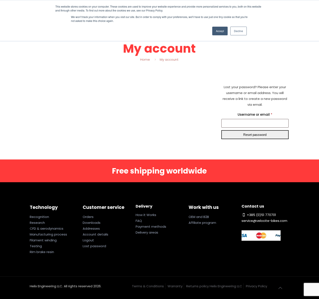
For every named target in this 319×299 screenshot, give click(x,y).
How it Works (146, 215)
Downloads (91, 222)
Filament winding (43, 240)
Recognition (39, 216)
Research (37, 222)
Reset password (254, 134)
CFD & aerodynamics (46, 228)
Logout (88, 240)
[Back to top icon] (280, 288)
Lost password (94, 246)
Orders (88, 216)
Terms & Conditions (148, 286)
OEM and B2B (199, 216)
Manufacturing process (48, 234)
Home (145, 59)
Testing (36, 246)
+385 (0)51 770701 (261, 215)
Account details (95, 234)
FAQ (139, 220)
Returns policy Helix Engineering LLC (214, 286)
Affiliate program (202, 222)
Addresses (91, 228)
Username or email (262, 114)
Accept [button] (220, 31)
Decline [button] (238, 31)
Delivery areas (147, 232)
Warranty (175, 286)
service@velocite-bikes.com (264, 220)
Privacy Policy (256, 286)
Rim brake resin (42, 252)
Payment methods (151, 226)
